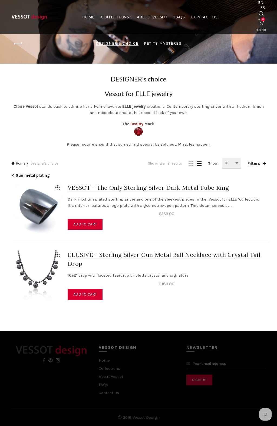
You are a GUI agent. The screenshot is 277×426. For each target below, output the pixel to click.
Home (88, 17)
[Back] (18, 43)
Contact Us (204, 17)
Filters (254, 163)
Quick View (57, 188)
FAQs (179, 17)
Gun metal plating (33, 175)
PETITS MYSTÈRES (163, 43)
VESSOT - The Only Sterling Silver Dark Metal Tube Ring (148, 187)
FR (262, 7)
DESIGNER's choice (117, 43)
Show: (213, 163)
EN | (262, 2)
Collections (115, 17)
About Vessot (152, 17)
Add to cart (85, 224)
